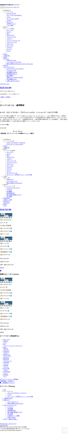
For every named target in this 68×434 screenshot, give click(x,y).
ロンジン (9, 49)
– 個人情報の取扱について (14, 412)
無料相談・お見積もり (7, 381)
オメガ (9, 32)
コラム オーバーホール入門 (15, 144)
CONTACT (6, 202)
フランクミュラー (12, 42)
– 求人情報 (10, 414)
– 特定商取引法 (11, 410)
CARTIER (6, 363)
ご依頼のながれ (8, 398)
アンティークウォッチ (13, 40)
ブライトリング (11, 37)
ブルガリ (9, 47)
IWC (8, 33)
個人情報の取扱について (14, 194)
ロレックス (10, 30)
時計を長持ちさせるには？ (20, 64)
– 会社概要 (10, 408)
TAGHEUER (6, 349)
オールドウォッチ (12, 173)
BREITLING (7, 355)
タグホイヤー (11, 35)
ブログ (2, 84)
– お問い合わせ (11, 417)
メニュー (3, 7)
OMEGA (5, 341)
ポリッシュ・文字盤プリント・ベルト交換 (19, 174)
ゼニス (9, 51)
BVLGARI (6, 369)
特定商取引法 (12, 74)
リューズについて (14, 62)
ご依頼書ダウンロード (8, 382)
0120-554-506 (5, 87)
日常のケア (11, 60)
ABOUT (8, 66)
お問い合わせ (13, 81)
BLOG (5, 205)
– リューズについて (12, 401)
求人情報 (12, 79)
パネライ (9, 38)
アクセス (11, 70)
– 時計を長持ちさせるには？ (15, 403)
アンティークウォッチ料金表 (9, 379)
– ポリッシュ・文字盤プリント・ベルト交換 (20, 396)
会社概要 (12, 72)
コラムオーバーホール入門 (13, 18)
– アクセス (10, 407)
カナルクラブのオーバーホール (16, 142)
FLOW (6, 54)
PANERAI (6, 352)
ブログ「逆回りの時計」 (10, 419)
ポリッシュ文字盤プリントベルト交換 (11, 23)
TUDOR (6, 366)
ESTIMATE (7, 198)
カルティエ (10, 44)
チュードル (10, 45)
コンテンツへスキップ (12, 7)
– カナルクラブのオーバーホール (16, 393)
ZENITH (5, 375)
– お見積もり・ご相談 (13, 415)
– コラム (9, 394)
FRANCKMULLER (7, 359)
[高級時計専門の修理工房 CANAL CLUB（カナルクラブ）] (8, 423)
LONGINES (6, 372)
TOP (4, 389)
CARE (6, 57)
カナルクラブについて (15, 68)
